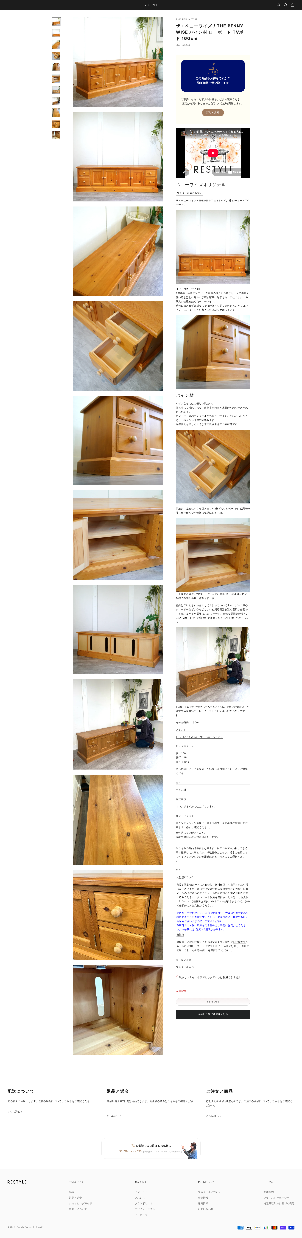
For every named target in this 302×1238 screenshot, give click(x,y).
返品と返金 (75, 1198)
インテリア (141, 1192)
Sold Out (213, 1001)
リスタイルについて (209, 1192)
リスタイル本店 (185, 967)
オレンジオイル (185, 806)
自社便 (180, 934)
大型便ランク (185, 877)
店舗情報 (203, 1198)
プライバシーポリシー (276, 1198)
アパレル (140, 1198)
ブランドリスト (144, 1203)
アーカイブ (141, 1215)
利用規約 (269, 1192)
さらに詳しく (15, 1111)
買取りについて (78, 1209)
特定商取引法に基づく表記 (279, 1203)
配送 (71, 1192)
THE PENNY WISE (187, 19)
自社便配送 (239, 942)
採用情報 (203, 1203)
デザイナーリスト (145, 1209)
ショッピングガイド (80, 1203)
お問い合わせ (227, 769)
